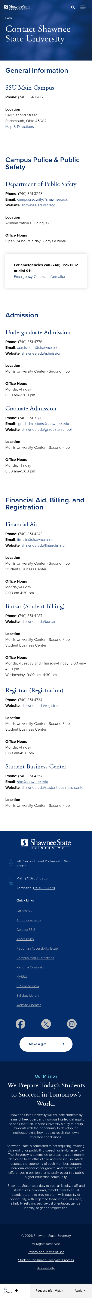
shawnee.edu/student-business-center (53, 787)
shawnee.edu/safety (38, 205)
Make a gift (37, 1044)
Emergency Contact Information (40, 276)
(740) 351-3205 (36, 878)
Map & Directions (19, 126)
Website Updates (28, 1005)
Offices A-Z (24, 911)
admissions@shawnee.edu (39, 347)
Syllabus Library (27, 995)
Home (9, 18)
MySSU (21, 977)
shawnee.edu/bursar (38, 621)
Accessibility (25, 939)
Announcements (28, 920)
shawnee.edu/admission (41, 353)
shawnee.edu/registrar (40, 705)
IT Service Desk (27, 986)
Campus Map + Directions (35, 958)
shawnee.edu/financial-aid (43, 545)
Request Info (44, 1290)
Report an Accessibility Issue (37, 948)
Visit (58, 1290)
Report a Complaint (30, 967)
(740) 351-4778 (44, 888)
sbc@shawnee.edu (32, 781)
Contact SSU (25, 930)
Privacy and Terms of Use (46, 1252)
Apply (78, 1290)
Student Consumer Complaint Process (46, 1260)
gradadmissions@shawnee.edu (43, 423)
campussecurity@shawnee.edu (42, 199)
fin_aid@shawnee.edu (35, 539)
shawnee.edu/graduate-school (47, 429)
